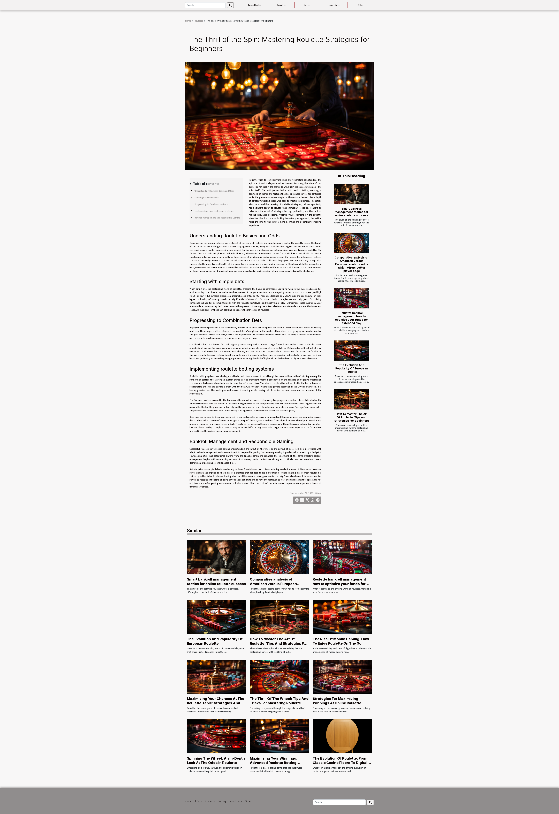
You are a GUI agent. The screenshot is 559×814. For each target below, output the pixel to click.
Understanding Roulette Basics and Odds (214, 191)
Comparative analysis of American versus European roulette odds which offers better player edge (351, 264)
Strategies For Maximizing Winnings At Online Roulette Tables (337, 703)
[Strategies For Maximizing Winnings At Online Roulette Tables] (342, 676)
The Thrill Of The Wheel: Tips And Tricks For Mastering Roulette (279, 701)
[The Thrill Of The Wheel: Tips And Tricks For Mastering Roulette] (279, 676)
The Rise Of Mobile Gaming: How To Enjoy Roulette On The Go (341, 641)
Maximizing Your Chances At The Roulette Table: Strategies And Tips (215, 703)
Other (361, 5)
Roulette (281, 5)
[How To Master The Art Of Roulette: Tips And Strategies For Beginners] (351, 399)
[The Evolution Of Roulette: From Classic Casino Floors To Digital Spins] (342, 736)
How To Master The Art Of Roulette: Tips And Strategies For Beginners (351, 417)
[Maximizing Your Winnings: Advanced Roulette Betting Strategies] (279, 736)
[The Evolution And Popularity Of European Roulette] (351, 350)
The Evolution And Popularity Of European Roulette (351, 368)
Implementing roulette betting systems (213, 211)
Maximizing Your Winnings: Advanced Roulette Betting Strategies (273, 762)
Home (188, 21)
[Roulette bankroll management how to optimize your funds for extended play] (351, 298)
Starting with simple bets (207, 198)
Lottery (308, 5)
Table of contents (206, 183)
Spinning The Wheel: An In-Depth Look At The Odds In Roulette (216, 760)
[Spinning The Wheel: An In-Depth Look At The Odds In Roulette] (216, 736)
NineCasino (267, 428)
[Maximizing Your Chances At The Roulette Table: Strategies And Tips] (216, 676)
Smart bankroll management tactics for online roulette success (351, 212)
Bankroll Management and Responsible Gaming (217, 218)
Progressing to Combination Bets (211, 204)
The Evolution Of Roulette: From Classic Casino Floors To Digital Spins (340, 762)
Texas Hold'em (255, 5)
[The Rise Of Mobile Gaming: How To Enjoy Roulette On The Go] (342, 617)
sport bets (334, 5)
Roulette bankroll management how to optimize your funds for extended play (351, 318)
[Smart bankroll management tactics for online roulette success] (351, 194)
